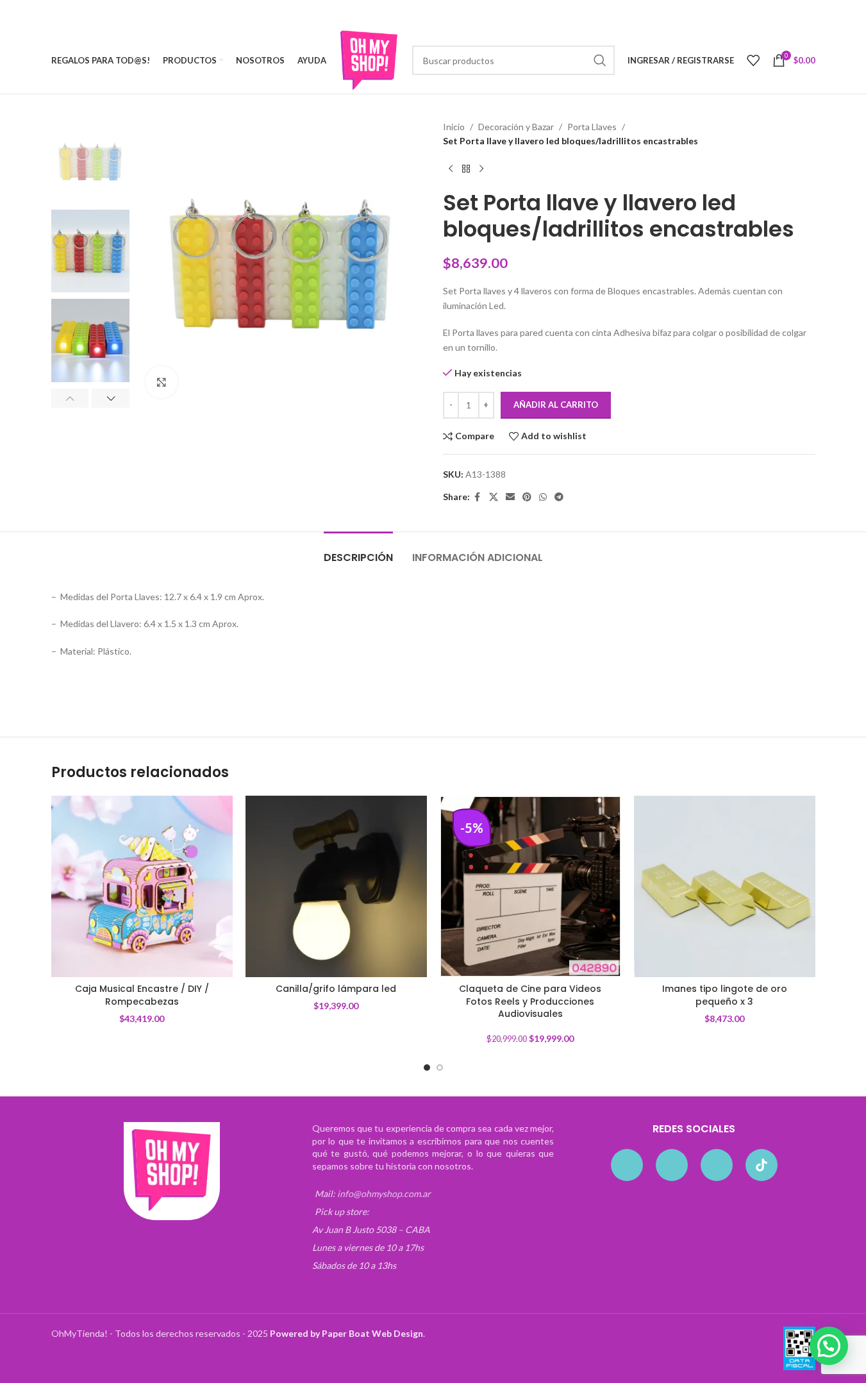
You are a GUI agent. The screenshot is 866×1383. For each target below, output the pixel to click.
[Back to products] (466, 169)
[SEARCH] (600, 60)
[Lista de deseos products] (753, 60)
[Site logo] (369, 59)
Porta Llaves (592, 126)
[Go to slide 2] (440, 1067)
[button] (70, 398)
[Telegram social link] (559, 497)
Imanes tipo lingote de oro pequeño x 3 (724, 995)
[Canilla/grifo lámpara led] (336, 886)
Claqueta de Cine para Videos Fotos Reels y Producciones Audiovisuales (530, 1001)
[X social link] (493, 497)
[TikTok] (761, 1165)
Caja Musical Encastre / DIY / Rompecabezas (142, 995)
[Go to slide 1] (427, 1067)
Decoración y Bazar (516, 126)
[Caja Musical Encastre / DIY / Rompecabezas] (142, 886)
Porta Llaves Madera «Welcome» (367, 686)
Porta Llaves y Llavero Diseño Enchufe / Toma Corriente (162, 686)
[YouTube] (717, 1165)
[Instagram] (672, 1165)
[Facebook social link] (477, 497)
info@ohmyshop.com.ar (384, 1193)
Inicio (454, 126)
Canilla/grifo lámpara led (336, 988)
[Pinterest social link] (527, 497)
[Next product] (481, 169)
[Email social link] (510, 497)
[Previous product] (450, 169)
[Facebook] (627, 1165)
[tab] (358, 551)
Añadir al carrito (555, 404)
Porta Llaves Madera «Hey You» (617, 686)
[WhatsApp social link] (543, 497)
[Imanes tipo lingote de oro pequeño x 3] (724, 886)
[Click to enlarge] (162, 382)
